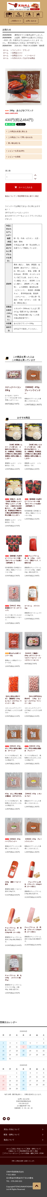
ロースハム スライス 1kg (33, 607)
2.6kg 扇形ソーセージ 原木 (13, 883)
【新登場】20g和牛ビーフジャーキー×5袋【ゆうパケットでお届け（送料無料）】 (13, 559)
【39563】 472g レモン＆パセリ (33, 795)
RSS (36, 1153)
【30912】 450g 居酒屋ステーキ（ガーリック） (13, 608)
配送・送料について (34, 1149)
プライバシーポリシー (11, 1153)
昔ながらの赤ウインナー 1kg (13, 654)
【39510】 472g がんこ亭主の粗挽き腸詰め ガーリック (13, 748)
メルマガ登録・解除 (27, 1153)
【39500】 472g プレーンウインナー (33, 390)
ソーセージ (30, 55)
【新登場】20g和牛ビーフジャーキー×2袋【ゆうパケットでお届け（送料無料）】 (33, 502)
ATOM (41, 1153)
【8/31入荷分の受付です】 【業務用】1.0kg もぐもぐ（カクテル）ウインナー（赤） (13, 699)
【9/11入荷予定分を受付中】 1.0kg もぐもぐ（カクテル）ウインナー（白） (33, 699)
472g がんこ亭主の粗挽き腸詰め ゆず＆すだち (13, 795)
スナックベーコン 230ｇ (13, 388)
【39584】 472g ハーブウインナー (13, 840)
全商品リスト (17, 53)
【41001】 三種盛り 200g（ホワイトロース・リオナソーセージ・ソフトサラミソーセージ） (33, 656)
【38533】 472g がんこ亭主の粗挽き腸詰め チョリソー (33, 748)
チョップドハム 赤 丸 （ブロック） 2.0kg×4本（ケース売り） (33, 884)
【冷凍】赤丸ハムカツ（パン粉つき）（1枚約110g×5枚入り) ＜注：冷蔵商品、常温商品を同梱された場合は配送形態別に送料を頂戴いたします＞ (33, 451)
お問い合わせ (31, 21)
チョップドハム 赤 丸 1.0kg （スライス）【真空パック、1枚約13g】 (33, 559)
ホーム (5, 50)
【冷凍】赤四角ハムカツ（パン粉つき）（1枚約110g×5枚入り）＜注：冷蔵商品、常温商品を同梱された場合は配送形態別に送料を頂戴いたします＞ (13, 451)
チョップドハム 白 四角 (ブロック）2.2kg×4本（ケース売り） (33, 929)
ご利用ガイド (16, 21)
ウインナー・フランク (21, 50)
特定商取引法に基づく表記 (28, 196)
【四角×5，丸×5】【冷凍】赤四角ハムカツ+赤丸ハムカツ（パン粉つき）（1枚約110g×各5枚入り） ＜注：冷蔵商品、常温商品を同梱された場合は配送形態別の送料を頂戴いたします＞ (13, 507)
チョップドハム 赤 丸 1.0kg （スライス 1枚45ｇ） (13, 978)
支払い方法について (19, 1149)
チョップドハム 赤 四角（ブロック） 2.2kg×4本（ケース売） (13, 930)
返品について (10, 196)
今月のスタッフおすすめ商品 (23, 58)
